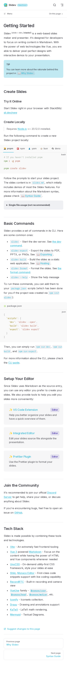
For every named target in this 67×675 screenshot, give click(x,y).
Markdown (35, 551)
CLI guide (13, 362)
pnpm (10, 148)
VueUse (14, 590)
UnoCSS (15, 564)
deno (57, 148)
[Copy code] (62, 157)
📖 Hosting (43, 263)
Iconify (14, 599)
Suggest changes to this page (23, 629)
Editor (55, 409)
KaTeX (14, 609)
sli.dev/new (10, 112)
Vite (12, 546)
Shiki (13, 573)
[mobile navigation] (62, 5)
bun (46, 148)
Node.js (22, 128)
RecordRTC (17, 581)
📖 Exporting (44, 254)
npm (22, 148)
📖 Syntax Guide (31, 195)
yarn (34, 148)
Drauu (13, 604)
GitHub (18, 512)
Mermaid (15, 614)
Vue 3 (13, 551)
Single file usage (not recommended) (29, 205)
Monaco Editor (25, 573)
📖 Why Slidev (25, 73)
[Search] (54, 5)
